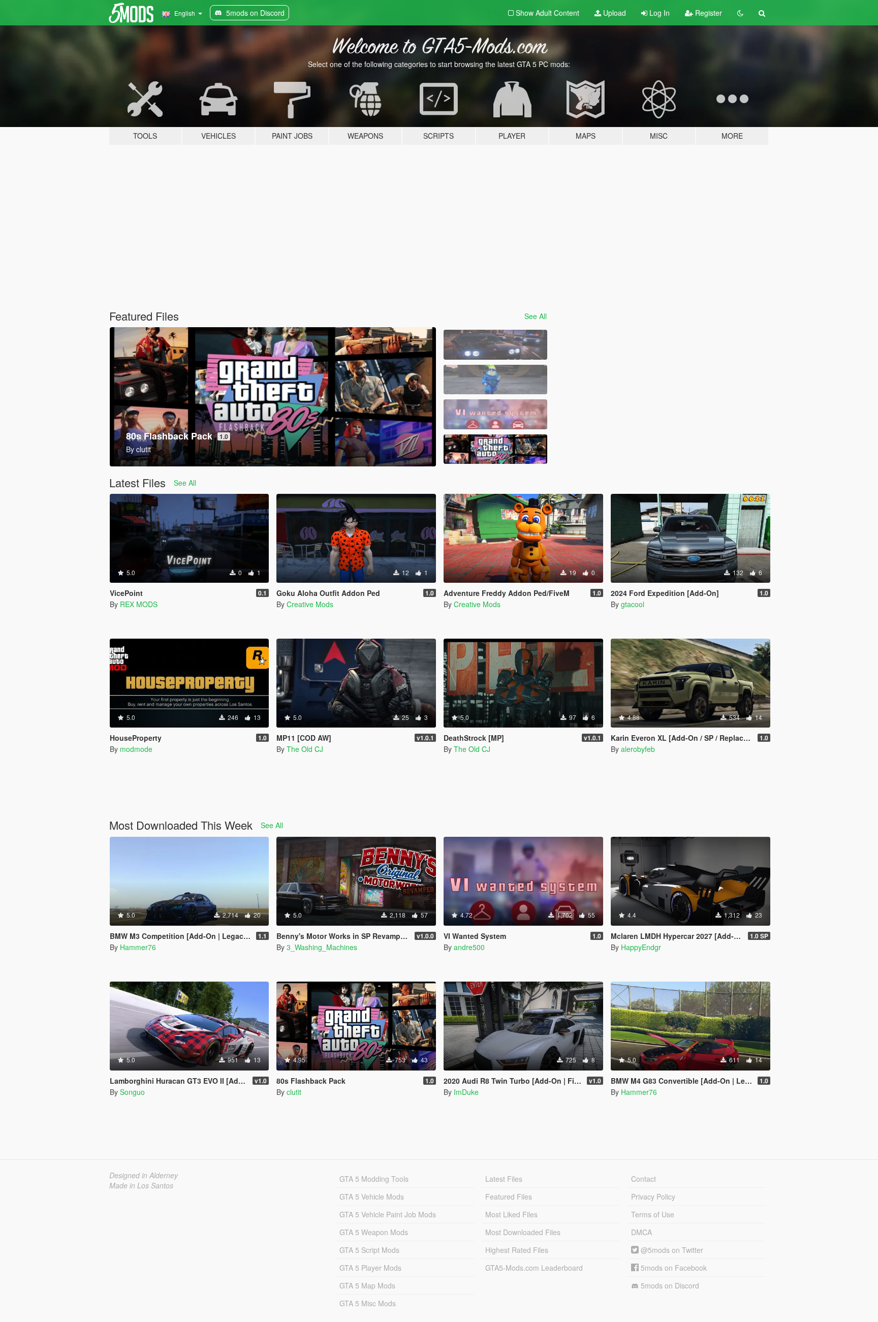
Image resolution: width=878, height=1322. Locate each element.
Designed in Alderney (143, 1175)
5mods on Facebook (673, 1268)
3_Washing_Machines (322, 947)
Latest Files (503, 1179)
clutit (294, 1092)
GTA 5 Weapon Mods (373, 1232)
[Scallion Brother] (495, 380)
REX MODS (139, 604)
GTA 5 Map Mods (367, 1285)
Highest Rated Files (516, 1250)
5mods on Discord (669, 1285)
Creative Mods (310, 604)
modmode (136, 749)
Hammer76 (138, 947)
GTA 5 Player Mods (370, 1268)
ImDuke (466, 1092)
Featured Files (508, 1196)
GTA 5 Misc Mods (367, 1303)
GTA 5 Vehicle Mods (371, 1196)
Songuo (132, 1092)
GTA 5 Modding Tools (374, 1179)
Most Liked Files (511, 1214)
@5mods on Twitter (671, 1250)
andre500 (469, 947)
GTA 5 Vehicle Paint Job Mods (387, 1214)
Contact (643, 1179)
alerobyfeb (638, 749)
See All (535, 316)
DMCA (641, 1232)
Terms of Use (652, 1214)
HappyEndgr (641, 947)
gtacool (632, 604)
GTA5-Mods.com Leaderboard (534, 1268)
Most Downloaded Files (522, 1232)
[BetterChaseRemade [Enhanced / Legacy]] (495, 345)
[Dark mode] (740, 12)
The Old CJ (305, 749)
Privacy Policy (653, 1196)
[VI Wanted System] (495, 414)
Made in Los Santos (141, 1185)
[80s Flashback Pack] (495, 449)
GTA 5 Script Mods (369, 1250)
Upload (613, 13)
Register (707, 13)
